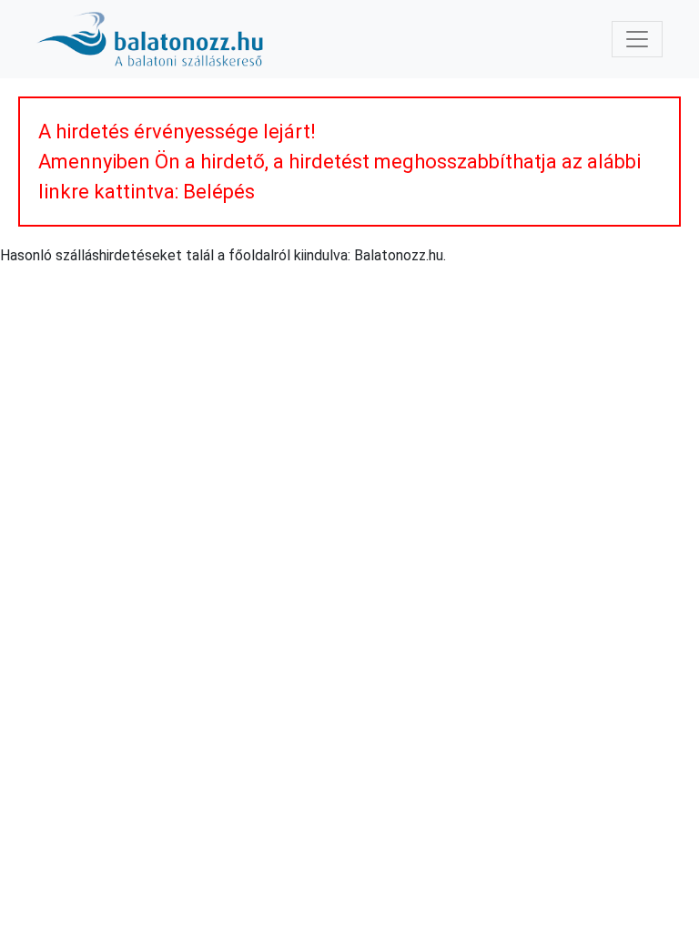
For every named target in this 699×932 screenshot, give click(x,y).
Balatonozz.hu (398, 255)
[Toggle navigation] (637, 39)
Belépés (219, 191)
